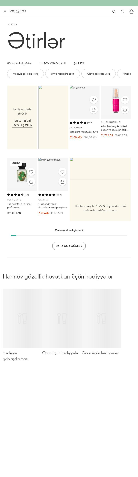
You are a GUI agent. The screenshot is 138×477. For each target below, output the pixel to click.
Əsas (14, 24)
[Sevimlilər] (94, 100)
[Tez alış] (94, 110)
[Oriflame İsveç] (18, 11)
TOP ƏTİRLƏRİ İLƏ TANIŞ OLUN (22, 123)
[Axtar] (114, 11)
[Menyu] (5, 12)
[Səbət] (131, 11)
